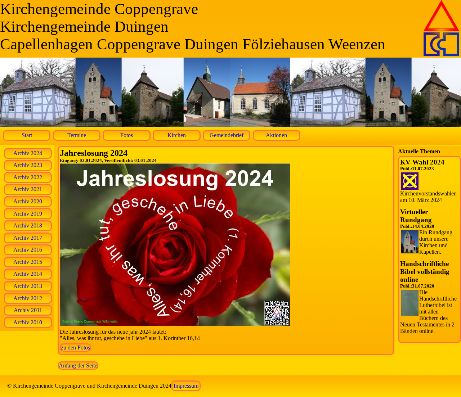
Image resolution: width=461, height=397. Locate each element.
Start (27, 135)
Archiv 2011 (28, 310)
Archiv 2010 (27, 322)
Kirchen (176, 135)
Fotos (126, 135)
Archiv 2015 (27, 262)
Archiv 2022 (27, 177)
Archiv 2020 (27, 201)
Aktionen (276, 135)
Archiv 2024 (27, 153)
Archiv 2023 (27, 165)
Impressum (186, 386)
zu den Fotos (75, 347)
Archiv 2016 (27, 250)
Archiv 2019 (27, 214)
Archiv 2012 (27, 298)
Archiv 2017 (27, 238)
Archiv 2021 (27, 189)
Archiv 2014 (27, 274)
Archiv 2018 (27, 225)
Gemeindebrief (226, 135)
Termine (76, 135)
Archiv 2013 (27, 286)
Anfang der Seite (78, 365)
